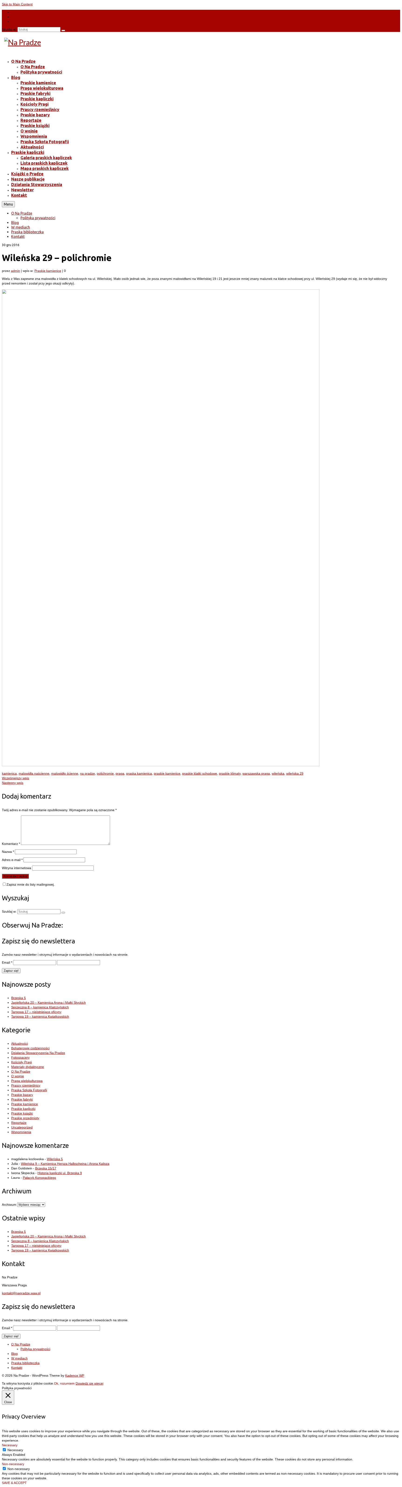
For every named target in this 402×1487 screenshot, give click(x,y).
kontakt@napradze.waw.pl (21, 1293)
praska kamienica (139, 773)
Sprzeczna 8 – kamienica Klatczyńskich (40, 1007)
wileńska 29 (294, 773)
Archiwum (9, 1204)
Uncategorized (22, 1127)
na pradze (87, 773)
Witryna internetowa (16, 868)
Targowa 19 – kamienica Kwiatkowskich (40, 1016)
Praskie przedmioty (25, 1118)
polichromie (105, 773)
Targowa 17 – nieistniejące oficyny (36, 1012)
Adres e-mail (12, 860)
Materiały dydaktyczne (27, 1067)
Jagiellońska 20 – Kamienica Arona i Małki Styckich (48, 1002)
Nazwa (8, 852)
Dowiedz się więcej (89, 1383)
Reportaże (19, 1123)
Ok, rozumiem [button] (64, 1383)
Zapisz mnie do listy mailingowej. (31, 884)
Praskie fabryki (22, 1099)
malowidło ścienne (64, 773)
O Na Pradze (20, 1071)
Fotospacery (20, 1057)
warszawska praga (256, 773)
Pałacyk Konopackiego (39, 1177)
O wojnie (17, 1076)
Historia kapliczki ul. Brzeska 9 (59, 1173)
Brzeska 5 (18, 998)
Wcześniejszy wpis (15, 778)
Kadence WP (74, 1375)
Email (7, 962)
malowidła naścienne (34, 773)
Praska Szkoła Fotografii (29, 1090)
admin (15, 271)
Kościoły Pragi (21, 1062)
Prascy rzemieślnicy (25, 1085)
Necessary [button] (9, 1445)
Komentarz (11, 844)
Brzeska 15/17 (45, 1168)
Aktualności (19, 1043)
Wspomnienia (21, 1132)
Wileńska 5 (55, 1159)
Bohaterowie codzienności (30, 1048)
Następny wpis (12, 783)
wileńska (278, 773)
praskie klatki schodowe (199, 773)
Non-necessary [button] (13, 1464)
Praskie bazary (22, 1095)
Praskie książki (22, 1113)
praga (120, 773)
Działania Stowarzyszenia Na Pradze (38, 1053)
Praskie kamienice (47, 271)
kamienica (9, 773)
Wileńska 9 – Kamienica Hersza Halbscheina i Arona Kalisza (65, 1163)
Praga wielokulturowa (27, 1081)
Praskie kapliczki (23, 1109)
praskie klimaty (230, 773)
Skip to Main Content (17, 4)
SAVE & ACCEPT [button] (14, 1483)
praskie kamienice (167, 773)
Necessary (15, 1450)
